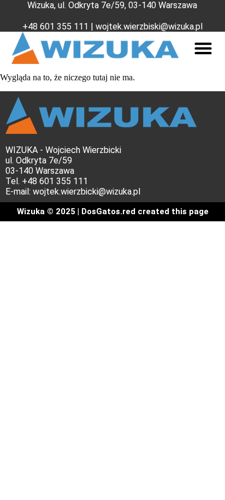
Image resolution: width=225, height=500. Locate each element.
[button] (203, 48)
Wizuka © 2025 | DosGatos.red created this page (113, 211)
